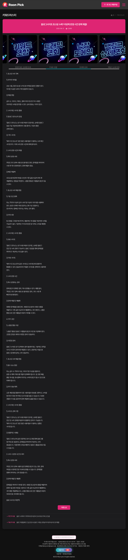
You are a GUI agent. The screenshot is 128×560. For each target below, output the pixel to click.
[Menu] (123, 4)
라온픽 (17, 500)
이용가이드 (63, 550)
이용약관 (58, 554)
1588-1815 (86, 546)
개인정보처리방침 (67, 554)
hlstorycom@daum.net (49, 546)
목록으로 (64, 508)
